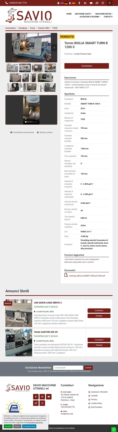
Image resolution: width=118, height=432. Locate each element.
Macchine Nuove (103, 14)
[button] (83, 14)
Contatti (108, 17)
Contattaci (86, 66)
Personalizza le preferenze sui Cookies (59, 428)
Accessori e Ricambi (89, 17)
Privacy (94, 399)
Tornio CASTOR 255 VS (46, 332)
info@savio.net (67, 414)
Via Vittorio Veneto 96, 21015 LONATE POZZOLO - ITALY (70, 397)
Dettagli (99, 316)
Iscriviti (88, 368)
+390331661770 (18, 2)
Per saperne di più (29, 426)
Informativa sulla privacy (35, 422)
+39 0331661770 (68, 407)
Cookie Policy (96, 403)
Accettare (8, 426)
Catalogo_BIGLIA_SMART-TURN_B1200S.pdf (87, 276)
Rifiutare (17, 426)
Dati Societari (96, 407)
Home (69, 14)
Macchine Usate (83, 14)
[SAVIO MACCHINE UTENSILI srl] (17, 388)
